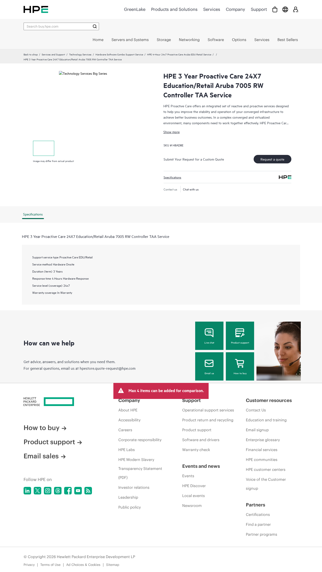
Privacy (29, 565)
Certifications (258, 514)
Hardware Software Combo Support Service (119, 54)
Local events (193, 495)
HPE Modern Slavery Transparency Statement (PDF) (140, 468)
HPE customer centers (265, 469)
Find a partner (258, 524)
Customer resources (269, 400)
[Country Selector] (285, 9)
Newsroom (192, 505)
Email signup (257, 429)
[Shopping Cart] (275, 9)
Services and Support (53, 54)
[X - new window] (37, 490)
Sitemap (112, 565)
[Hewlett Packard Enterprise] (36, 9)
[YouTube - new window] (78, 490)
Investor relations (133, 487)
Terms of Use (50, 565)
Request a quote (272, 159)
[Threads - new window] (58, 490)
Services (211, 9)
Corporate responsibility (139, 439)
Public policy (129, 507)
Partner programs (261, 534)
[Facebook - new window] (68, 490)
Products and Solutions (174, 9)
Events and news (201, 466)
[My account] (295, 9)
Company (235, 9)
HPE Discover (194, 485)
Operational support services (208, 410)
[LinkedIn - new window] (27, 490)
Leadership (128, 497)
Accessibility (129, 420)
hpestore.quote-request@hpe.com (108, 368)
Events (188, 475)
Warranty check (196, 449)
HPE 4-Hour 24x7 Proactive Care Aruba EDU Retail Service (179, 54)
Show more (171, 131)
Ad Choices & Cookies (83, 565)
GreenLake (134, 9)
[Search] (95, 26)
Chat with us (191, 189)
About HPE (127, 410)
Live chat (209, 342)
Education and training (266, 420)
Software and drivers (200, 439)
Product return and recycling (207, 420)
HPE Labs (126, 449)
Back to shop (31, 54)
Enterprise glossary (263, 439)
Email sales (41, 456)
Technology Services (80, 54)
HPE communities (261, 459)
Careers (125, 429)
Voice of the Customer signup (266, 484)
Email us (209, 373)
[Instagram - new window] (47, 490)
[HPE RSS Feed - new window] (88, 490)
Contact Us (256, 410)
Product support (240, 342)
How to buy (240, 373)
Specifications (172, 177)
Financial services (261, 449)
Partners (255, 505)
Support (259, 9)
